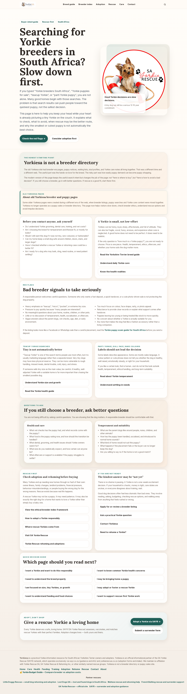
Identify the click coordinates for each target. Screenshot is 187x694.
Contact (131, 4)
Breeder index (85, 4)
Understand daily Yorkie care (115, 263)
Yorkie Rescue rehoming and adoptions (44, 543)
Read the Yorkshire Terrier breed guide (120, 254)
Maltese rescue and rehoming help (124, 682)
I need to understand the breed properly (45, 579)
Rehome (76, 669)
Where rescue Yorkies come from (42, 527)
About (103, 669)
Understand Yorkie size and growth (43, 382)
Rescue (112, 4)
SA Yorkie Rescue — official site (73, 686)
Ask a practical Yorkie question (116, 515)
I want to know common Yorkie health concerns (121, 570)
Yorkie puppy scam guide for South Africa (125, 330)
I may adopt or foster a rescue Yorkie (116, 587)
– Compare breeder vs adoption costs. (50, 672)
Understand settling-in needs (115, 385)
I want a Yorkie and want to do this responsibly (48, 570)
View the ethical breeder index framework (46, 509)
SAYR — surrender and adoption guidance (108, 686)
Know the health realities (113, 271)
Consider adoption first (64, 138)
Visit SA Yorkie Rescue (36, 535)
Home (22, 669)
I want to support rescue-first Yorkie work (118, 596)
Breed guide (69, 4)
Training (55, 669)
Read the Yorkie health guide (39, 391)
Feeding (46, 669)
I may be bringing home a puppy (113, 579)
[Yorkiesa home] (28, 4)
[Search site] (164, 4)
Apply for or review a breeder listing (118, 506)
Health (37, 669)
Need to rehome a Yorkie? (113, 532)
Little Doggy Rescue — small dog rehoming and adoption (29, 682)
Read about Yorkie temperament (116, 376)
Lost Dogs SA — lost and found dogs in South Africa (82, 682)
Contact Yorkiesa (109, 523)
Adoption (100, 4)
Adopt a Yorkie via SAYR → (147, 621)
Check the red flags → (33, 138)
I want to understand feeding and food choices (49, 596)
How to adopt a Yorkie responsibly (42, 518)
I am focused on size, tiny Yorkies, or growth (47, 587)
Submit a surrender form (147, 630)
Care (121, 4)
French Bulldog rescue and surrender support (162, 682)
